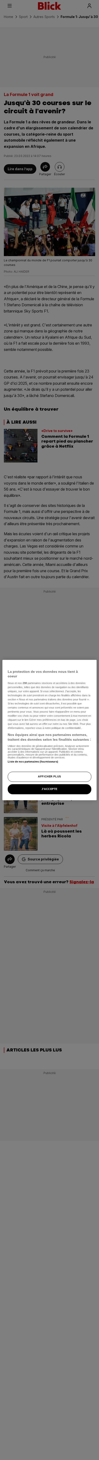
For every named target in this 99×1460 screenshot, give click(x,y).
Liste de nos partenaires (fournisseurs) (33, 761)
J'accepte (49, 788)
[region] (49, 730)
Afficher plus (49, 776)
